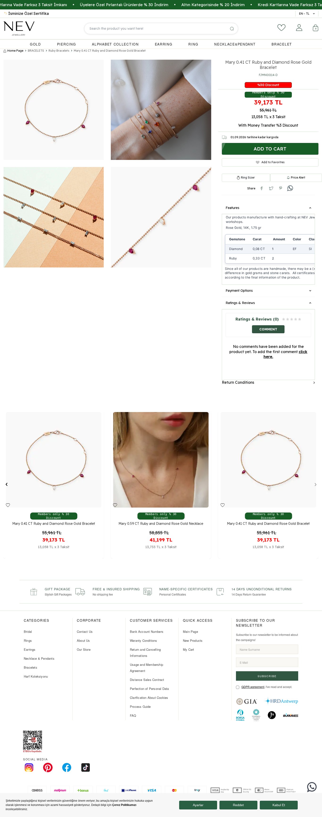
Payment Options (239, 290)
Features (232, 208)
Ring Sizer (248, 177)
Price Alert (298, 177)
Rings (28, 640)
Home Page (15, 50)
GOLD (35, 44)
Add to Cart (270, 149)
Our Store (84, 649)
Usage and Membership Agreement (146, 667)
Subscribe (267, 676)
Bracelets (30, 667)
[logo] (19, 28)
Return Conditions (238, 382)
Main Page (190, 631)
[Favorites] (281, 27)
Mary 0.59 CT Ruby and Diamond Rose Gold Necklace (161, 524)
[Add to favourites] (8, 505)
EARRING (164, 44)
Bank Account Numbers (146, 631)
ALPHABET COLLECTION (115, 44)
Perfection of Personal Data (149, 688)
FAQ (133, 715)
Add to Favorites (273, 162)
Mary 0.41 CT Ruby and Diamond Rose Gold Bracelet (110, 50)
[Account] (299, 27)
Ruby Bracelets (59, 50)
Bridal (28, 631)
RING (193, 44)
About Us (83, 640)
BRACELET (282, 44)
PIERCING (66, 44)
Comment (268, 329)
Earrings (30, 649)
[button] (6, 484)
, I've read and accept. (266, 687)
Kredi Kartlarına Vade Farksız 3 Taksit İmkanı (268, 4)
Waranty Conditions (143, 640)
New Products (192, 640)
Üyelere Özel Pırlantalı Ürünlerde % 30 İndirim (92, 4)
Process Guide (140, 706)
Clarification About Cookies (149, 697)
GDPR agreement (252, 687)
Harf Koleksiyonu (36, 676)
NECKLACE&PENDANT (235, 44)
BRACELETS (36, 50)
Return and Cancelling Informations (145, 652)
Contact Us (85, 631)
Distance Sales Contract (147, 679)
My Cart (188, 649)
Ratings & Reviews (240, 303)
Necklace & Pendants (39, 658)
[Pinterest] (48, 767)
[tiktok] (85, 767)
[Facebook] (67, 767)
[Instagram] (29, 767)
